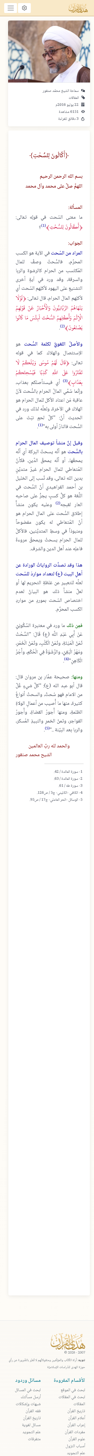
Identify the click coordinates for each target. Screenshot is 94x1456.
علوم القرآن (76, 1439)
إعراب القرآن (76, 1425)
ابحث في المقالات (71, 1397)
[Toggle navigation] (10, 8)
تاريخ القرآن (76, 1411)
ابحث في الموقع (73, 1390)
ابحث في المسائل (28, 1390)
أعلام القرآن (76, 1418)
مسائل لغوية (31, 1425)
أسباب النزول (75, 1446)
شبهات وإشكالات (28, 1404)
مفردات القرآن (75, 1432)
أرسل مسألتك (31, 1397)
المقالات (74, 98)
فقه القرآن (33, 1411)
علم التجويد (31, 1432)
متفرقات (34, 1439)
